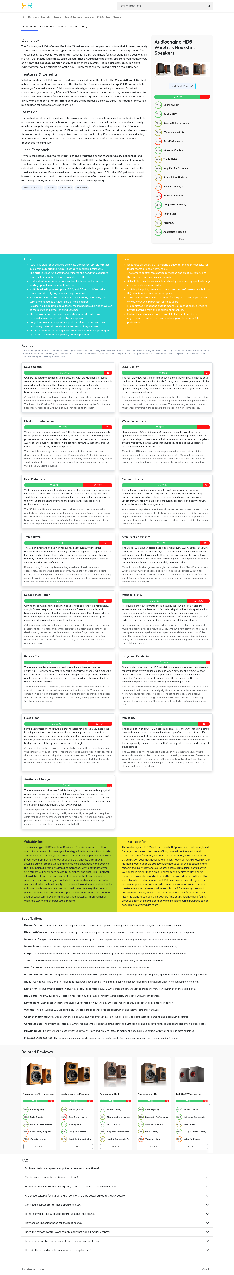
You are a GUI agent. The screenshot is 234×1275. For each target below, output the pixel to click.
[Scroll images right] (207, 69)
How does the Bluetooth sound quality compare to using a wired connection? (70, 1186)
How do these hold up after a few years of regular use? (58, 1250)
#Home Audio (66, 187)
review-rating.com (40, 1269)
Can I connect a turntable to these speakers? (51, 1177)
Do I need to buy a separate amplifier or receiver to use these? (62, 1168)
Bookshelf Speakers (72, 17)
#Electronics (82, 187)
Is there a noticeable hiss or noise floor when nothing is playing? (62, 1241)
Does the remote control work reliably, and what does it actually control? (68, 1232)
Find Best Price (180, 86)
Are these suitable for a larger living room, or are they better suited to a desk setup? (75, 1196)
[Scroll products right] (210, 1105)
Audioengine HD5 (147, 1094)
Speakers (57, 17)
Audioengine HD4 (109, 1094)
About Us (207, 1269)
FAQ (84, 26)
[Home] (23, 17)
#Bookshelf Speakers (32, 187)
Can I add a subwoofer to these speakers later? (53, 1205)
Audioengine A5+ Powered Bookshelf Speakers (37, 1094)
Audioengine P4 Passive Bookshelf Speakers (74, 1094)
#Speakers (50, 187)
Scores (62, 26)
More (181, 239)
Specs (74, 26)
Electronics (32, 17)
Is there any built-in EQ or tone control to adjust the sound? (60, 1214)
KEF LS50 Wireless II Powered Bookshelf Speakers (187, 1094)
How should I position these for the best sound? (53, 1223)
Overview (29, 26)
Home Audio (45, 17)
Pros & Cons (47, 26)
